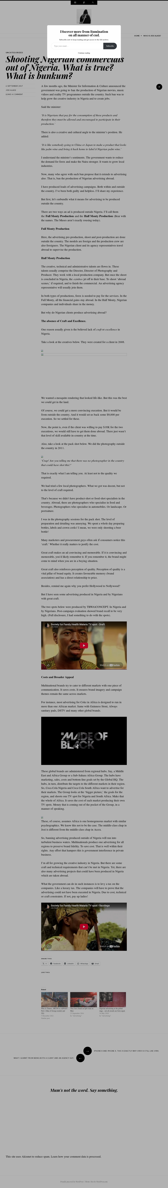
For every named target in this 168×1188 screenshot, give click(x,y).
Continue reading (84, 53)
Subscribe (110, 46)
